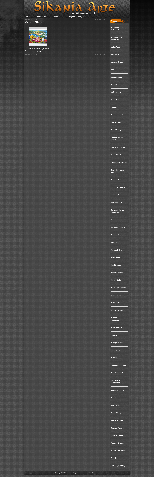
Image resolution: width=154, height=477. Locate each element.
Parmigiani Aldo (117, 343)
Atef (112, 70)
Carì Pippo (115, 107)
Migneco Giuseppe (118, 288)
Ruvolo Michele (117, 420)
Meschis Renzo (117, 273)
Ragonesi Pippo (117, 390)
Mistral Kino (115, 303)
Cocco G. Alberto (118, 155)
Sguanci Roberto (117, 428)
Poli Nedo (115, 358)
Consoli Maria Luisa (119, 162)
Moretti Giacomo (117, 310)
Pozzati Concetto (118, 373)
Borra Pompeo (116, 85)
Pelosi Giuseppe (117, 350)
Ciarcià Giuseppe (118, 147)
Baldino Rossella (118, 77)
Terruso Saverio (117, 435)
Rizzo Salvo (115, 405)
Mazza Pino (115, 257)
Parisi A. (114, 335)
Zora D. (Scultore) (118, 466)
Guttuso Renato (117, 235)
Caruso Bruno (116, 122)
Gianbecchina (116, 202)
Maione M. (115, 242)
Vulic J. (113, 458)
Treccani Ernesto (31, 19)
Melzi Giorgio (116, 265)
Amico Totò (115, 47)
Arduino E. (115, 55)
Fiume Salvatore (117, 195)
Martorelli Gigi (116, 250)
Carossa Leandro (118, 115)
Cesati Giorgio (35, 22)
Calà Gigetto (116, 92)
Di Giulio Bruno (117, 180)
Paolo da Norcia (117, 328)
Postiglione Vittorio (118, 365)
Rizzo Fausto (116, 398)
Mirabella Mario (117, 295)
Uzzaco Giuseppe (118, 450)
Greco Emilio (116, 220)
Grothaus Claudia (118, 227)
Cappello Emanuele (118, 100)
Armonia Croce (117, 62)
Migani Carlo (116, 280)
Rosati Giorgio (99, 19)
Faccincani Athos (118, 187)
